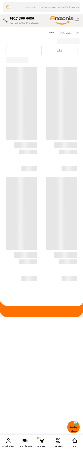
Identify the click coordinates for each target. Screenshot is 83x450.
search (52, 32)
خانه (77, 32)
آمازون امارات (65, 32)
